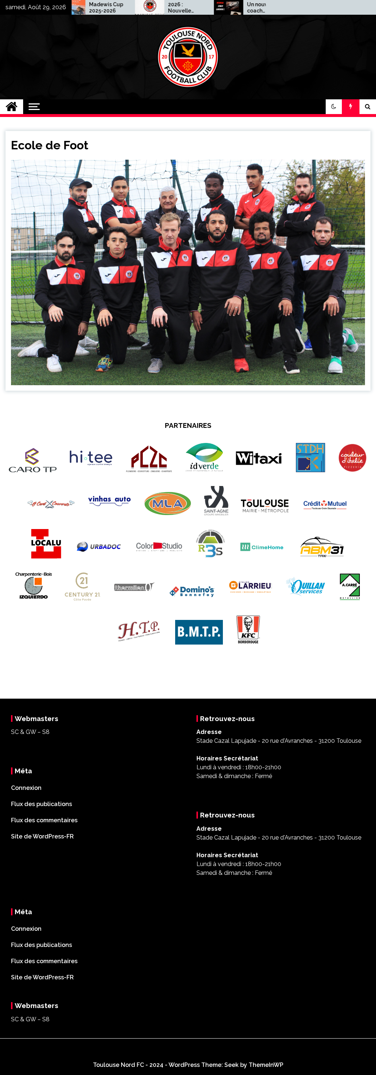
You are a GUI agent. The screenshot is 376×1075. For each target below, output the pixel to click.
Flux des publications (41, 804)
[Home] (11, 106)
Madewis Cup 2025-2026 (80, 7)
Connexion (26, 787)
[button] (334, 106)
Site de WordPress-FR (42, 836)
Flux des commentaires (44, 820)
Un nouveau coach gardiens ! (236, 7)
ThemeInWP (266, 1064)
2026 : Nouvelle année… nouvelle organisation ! (159, 7)
